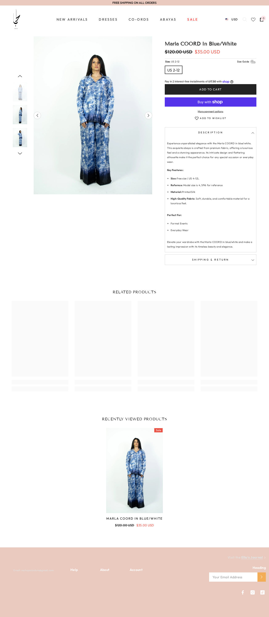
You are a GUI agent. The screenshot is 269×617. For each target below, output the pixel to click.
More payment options (210, 111)
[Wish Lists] (253, 19)
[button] (37, 115)
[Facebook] (242, 592)
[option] (93, 115)
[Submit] (261, 577)
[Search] (245, 19)
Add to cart (210, 89)
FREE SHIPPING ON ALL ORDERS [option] (134, 3)
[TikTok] (262, 592)
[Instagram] (252, 592)
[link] (40, 382)
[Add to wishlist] (197, 118)
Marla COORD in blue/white (134, 518)
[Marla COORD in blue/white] (134, 470)
